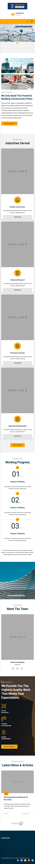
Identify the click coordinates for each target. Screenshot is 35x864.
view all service (17, 445)
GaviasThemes (12, 858)
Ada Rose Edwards (17, 662)
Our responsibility (9, 123)
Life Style (6, 813)
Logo (8, 593)
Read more (17, 217)
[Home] (17, 7)
